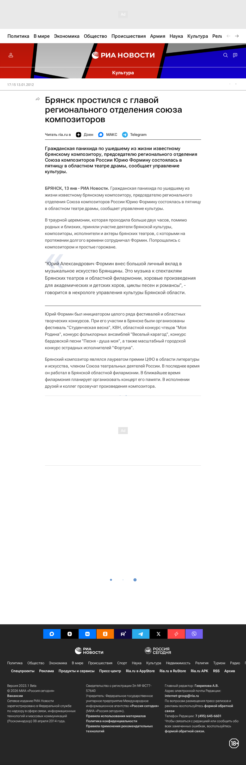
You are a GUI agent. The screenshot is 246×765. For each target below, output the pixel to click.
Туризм (219, 663)
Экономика (58, 663)
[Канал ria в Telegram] (140, 634)
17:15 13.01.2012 (20, 85)
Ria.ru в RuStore (173, 671)
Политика (15, 663)
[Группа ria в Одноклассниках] (105, 634)
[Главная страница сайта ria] (123, 55)
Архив (229, 671)
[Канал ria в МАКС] (52, 634)
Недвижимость (178, 663)
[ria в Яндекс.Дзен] (69, 634)
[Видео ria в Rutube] (123, 634)
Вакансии (15, 696)
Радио (235, 663)
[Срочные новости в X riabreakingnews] (176, 634)
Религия (202, 663)
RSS (216, 671)
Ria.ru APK (199, 671)
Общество (35, 663)
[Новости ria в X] (158, 634)
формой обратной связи (184, 731)
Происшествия (100, 663)
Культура (153, 663)
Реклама (46, 671)
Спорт (122, 663)
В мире (77, 663)
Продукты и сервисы (76, 671)
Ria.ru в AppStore (140, 671)
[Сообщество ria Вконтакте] (87, 634)
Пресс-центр (110, 671)
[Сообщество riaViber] (194, 634)
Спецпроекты (22, 671)
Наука (136, 663)
